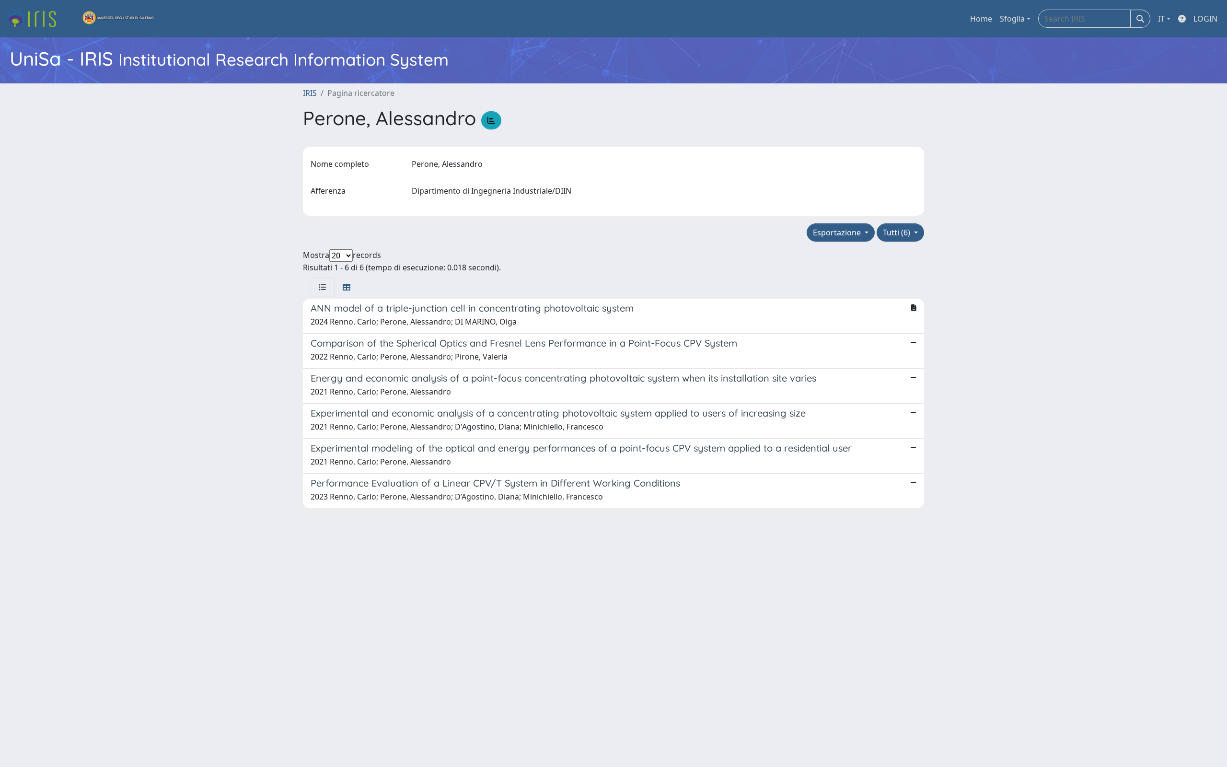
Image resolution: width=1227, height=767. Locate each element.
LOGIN (1205, 18)
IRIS (310, 93)
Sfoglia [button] (1012, 18)
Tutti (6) (897, 232)
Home (981, 18)
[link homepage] (35, 19)
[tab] (323, 287)
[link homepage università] (118, 19)
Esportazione (838, 232)
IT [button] (1161, 18)
